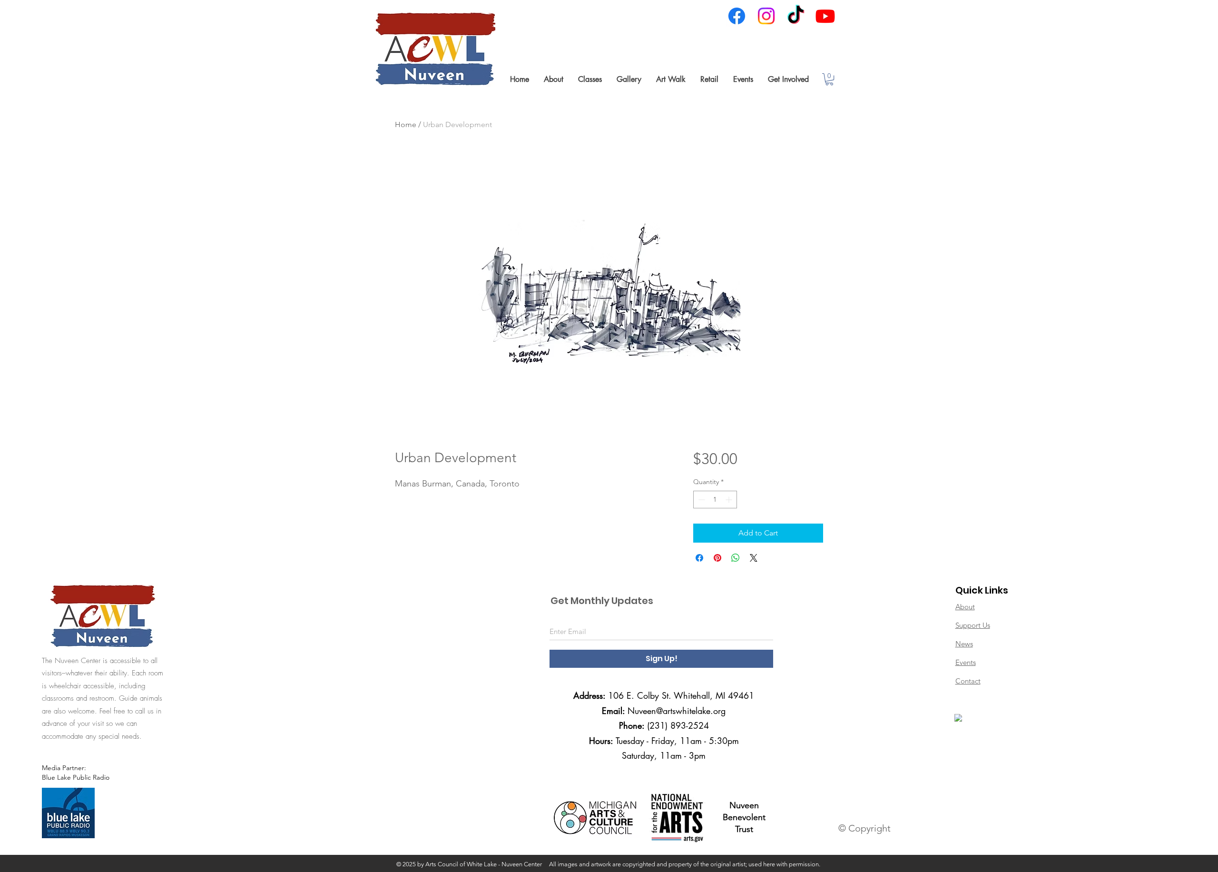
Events (965, 662)
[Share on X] (753, 558)
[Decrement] (701, 499)
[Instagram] (766, 16)
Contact (968, 680)
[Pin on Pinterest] (717, 558)
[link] (829, 79)
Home (405, 124)
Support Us (972, 625)
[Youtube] (825, 16)
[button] (553, 79)
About (965, 606)
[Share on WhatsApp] (735, 558)
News (964, 643)
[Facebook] (737, 16)
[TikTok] (796, 16)
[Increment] (730, 499)
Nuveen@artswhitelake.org (677, 710)
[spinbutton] (715, 499)
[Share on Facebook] (699, 558)
